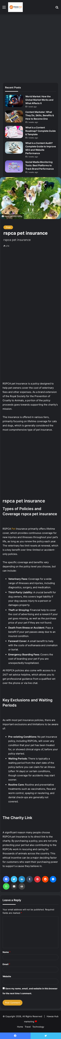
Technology (38, 1026)
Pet (13, 528)
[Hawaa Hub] (15, 7)
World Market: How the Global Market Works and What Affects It (39, 100)
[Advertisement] (30, 47)
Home (20, 1026)
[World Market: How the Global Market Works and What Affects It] (14, 101)
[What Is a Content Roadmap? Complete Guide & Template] (14, 132)
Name (6, 952)
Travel (28, 1026)
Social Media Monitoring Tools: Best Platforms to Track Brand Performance (39, 165)
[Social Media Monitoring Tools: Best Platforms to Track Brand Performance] (14, 166)
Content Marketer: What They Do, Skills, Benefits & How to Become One (39, 115)
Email (6, 964)
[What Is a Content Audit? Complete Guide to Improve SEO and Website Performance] (14, 147)
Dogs (8, 227)
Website (7, 976)
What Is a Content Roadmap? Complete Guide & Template (40, 131)
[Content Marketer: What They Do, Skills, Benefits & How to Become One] (14, 116)
